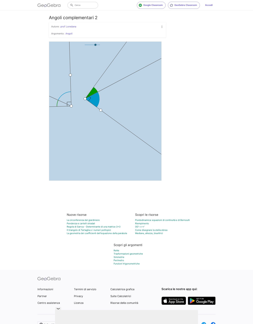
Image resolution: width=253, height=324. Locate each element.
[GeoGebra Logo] (48, 5)
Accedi (209, 5)
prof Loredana (68, 26)
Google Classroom (153, 5)
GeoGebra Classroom (185, 5)
